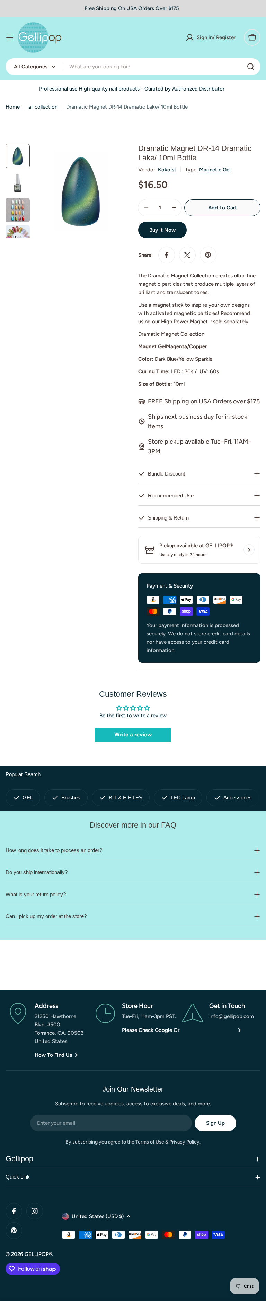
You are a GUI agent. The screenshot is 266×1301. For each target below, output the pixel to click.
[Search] (251, 66)
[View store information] (249, 549)
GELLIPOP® (38, 1254)
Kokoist (167, 169)
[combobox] (133, 66)
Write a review (133, 734)
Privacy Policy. (185, 1142)
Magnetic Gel (215, 169)
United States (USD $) (98, 1216)
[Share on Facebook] (166, 255)
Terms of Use (149, 1142)
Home (13, 107)
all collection (42, 107)
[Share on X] (187, 255)
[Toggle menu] (10, 37)
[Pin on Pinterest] (208, 255)
